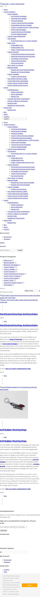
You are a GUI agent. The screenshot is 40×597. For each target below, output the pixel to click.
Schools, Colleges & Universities (17, 214)
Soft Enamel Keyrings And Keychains (23, 167)
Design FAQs (8, 220)
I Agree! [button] (29, 585)
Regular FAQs (11, 223)
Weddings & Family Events (15, 218)
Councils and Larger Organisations (18, 211)
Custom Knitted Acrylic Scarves (17, 198)
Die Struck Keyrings (17, 176)
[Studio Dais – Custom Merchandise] (12, 4)
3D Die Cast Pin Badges (18, 142)
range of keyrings (15, 339)
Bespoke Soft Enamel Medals (20, 185)
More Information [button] (13, 594)
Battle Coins (11, 156)
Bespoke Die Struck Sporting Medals (22, 183)
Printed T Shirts (8, 280)
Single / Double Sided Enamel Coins (22, 162)
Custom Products (9, 125)
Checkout (7, 239)
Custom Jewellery (13, 187)
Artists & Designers (17, 205)
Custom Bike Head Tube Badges (17, 194)
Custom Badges (12, 127)
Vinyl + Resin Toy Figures (15, 178)
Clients (6, 200)
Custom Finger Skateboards (16, 149)
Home (6, 122)
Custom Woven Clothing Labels (17, 196)
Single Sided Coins (17, 158)
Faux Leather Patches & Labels (17, 191)
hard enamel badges (10, 344)
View (5, 321)
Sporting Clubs (12, 216)
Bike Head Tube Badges (11, 265)
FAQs (5, 572)
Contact (6, 229)
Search (2, 243)
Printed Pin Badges (17, 133)
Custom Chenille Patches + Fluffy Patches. (25, 140)
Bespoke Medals (12, 180)
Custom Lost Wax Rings (18, 189)
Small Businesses (12, 203)
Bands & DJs (15, 209)
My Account (8, 237)
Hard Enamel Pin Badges (19, 131)
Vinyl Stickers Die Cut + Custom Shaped (24, 154)
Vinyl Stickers (11, 151)
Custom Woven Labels (11, 278)
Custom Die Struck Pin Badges (21, 145)
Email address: (5, 527)
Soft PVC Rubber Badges (19, 147)
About (6, 227)
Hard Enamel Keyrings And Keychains (23, 169)
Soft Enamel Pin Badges (18, 129)
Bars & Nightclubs (16, 207)
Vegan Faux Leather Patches (13, 283)
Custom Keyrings (13, 165)
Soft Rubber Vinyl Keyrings (19, 171)
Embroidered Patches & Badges (21, 138)
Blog (5, 225)
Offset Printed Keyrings (18, 174)
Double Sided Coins (17, 160)
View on (2, 288)
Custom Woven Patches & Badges (22, 136)
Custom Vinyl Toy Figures (12, 276)
